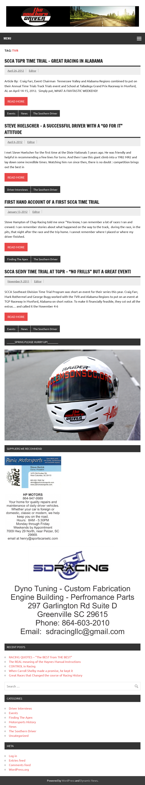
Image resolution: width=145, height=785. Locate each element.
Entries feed (17, 760)
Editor (32, 70)
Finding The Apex (17, 259)
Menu (7, 38)
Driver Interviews (17, 189)
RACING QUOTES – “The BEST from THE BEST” (40, 657)
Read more (16, 101)
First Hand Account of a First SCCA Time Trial (52, 202)
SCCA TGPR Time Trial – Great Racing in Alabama (54, 61)
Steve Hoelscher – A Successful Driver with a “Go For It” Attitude (64, 129)
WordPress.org (19, 769)
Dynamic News (89, 780)
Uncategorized (19, 735)
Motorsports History (22, 722)
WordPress (68, 780)
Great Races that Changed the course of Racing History (45, 675)
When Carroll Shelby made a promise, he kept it (41, 670)
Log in (13, 756)
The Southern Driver (45, 113)
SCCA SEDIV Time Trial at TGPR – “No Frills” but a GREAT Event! (68, 271)
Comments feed (20, 765)
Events (11, 113)
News (24, 113)
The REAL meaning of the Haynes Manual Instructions (45, 661)
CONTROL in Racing (22, 666)
